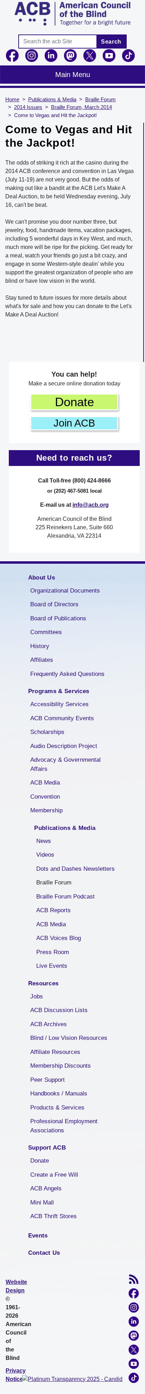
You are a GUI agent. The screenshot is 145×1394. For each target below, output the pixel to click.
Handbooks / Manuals (58, 1093)
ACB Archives (48, 1024)
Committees (46, 632)
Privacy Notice (16, 1375)
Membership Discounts (60, 1065)
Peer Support (47, 1079)
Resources (43, 983)
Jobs (36, 996)
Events (38, 1235)
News (43, 841)
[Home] (72, 13)
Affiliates (41, 660)
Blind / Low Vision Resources (68, 1038)
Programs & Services (58, 691)
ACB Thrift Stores (53, 1216)
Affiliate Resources (55, 1052)
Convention (45, 796)
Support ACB (47, 1147)
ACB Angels (46, 1188)
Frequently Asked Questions (67, 674)
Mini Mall (42, 1202)
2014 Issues (28, 107)
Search (111, 42)
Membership (46, 810)
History (39, 646)
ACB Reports (53, 910)
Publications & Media (52, 99)
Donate (74, 402)
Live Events (51, 966)
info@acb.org (90, 505)
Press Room (52, 952)
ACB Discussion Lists (59, 1010)
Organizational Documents (65, 590)
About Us (41, 577)
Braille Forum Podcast (65, 896)
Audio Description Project (63, 746)
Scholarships (47, 732)
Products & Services (57, 1107)
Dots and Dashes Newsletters (75, 868)
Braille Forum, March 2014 (81, 107)
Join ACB (74, 423)
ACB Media (45, 782)
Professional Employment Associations (63, 1126)
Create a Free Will (54, 1174)
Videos (45, 854)
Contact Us (44, 1252)
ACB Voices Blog (58, 938)
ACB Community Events (62, 718)
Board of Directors (54, 604)
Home (12, 99)
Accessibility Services (59, 704)
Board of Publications (58, 618)
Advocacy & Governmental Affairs (65, 764)
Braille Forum (100, 99)
